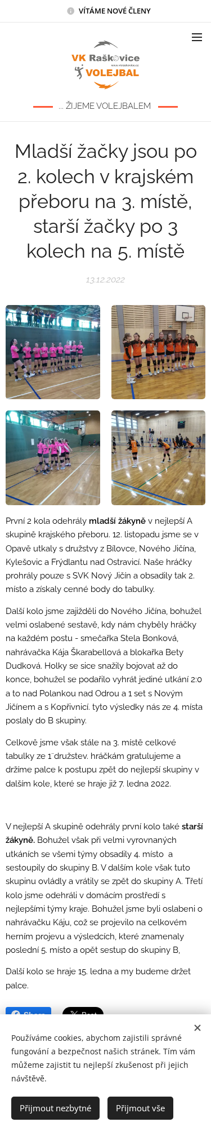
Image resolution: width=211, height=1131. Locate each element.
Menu (197, 36)
